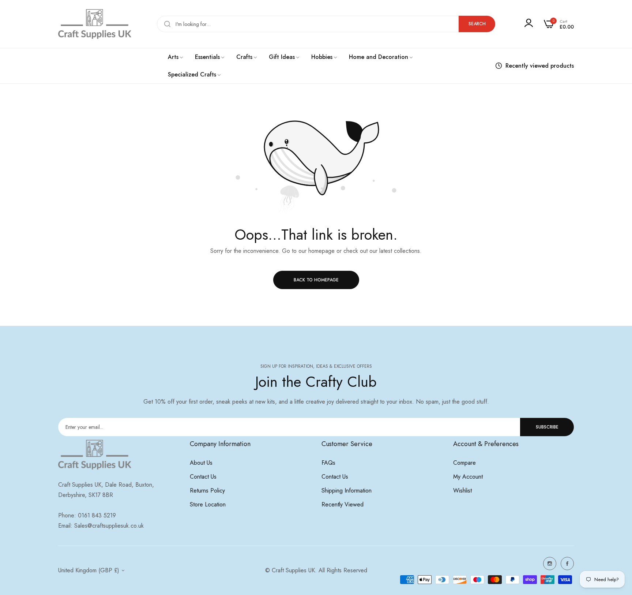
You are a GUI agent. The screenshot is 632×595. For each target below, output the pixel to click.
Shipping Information (346, 490)
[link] (175, 57)
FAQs (328, 463)
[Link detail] (549, 563)
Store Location (208, 504)
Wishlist (462, 490)
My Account (468, 476)
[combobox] (326, 24)
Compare (464, 463)
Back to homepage (316, 280)
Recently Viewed (342, 504)
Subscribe (547, 427)
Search (477, 23)
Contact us (203, 476)
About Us (201, 463)
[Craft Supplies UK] (94, 24)
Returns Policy (207, 490)
